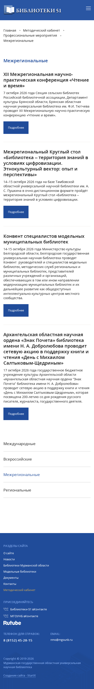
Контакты (9, 584)
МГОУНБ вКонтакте (24, 616)
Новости (9, 559)
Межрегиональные (18, 40)
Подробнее (16, 127)
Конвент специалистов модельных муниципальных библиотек (43, 239)
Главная (9, 30)
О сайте (8, 553)
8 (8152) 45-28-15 (17, 640)
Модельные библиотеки (19, 571)
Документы (10, 577)
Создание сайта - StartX (19, 675)
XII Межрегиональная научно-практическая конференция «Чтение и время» (46, 80)
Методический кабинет (41, 30)
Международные (19, 444)
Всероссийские (17, 459)
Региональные (17, 490)
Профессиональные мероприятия (30, 35)
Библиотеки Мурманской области (26, 565)
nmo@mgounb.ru (61, 640)
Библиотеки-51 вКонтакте (28, 609)
